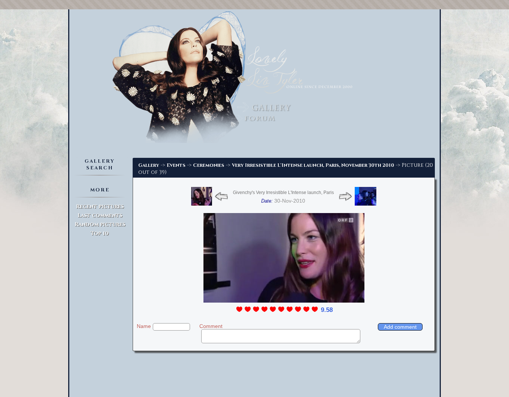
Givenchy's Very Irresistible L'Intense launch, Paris (283, 192)
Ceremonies (208, 165)
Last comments (100, 215)
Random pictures (100, 224)
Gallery (148, 165)
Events (176, 165)
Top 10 (100, 233)
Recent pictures (100, 206)
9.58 (327, 309)
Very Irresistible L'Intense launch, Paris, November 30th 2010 (313, 165)
